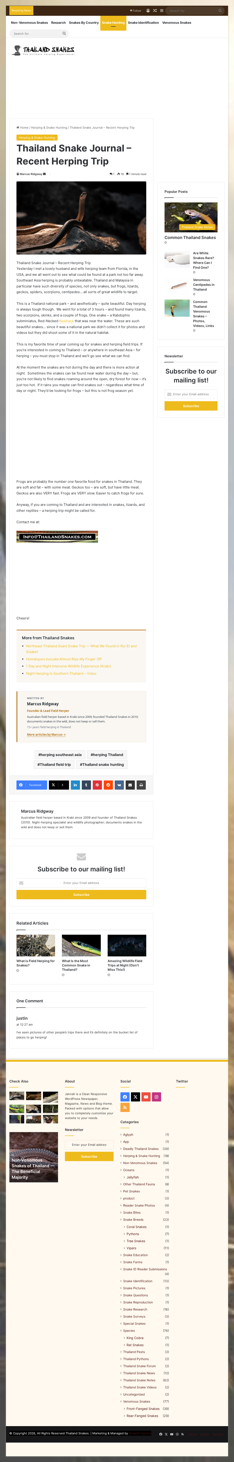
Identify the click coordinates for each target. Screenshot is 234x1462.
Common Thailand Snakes (190, 237)
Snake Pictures (134, 1288)
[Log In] (148, 10)
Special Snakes (134, 1323)
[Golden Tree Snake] (16, 1109)
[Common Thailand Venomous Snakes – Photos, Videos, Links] (177, 308)
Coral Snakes (136, 1227)
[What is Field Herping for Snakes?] (35, 945)
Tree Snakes (136, 1241)
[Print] (141, 785)
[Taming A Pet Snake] (50, 1119)
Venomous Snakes (176, 22)
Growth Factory (140, 1433)
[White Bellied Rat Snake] (33, 1096)
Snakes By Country (84, 22)
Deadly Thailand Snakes (141, 1149)
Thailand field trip (55, 764)
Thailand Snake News (139, 1373)
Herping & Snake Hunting (49, 127)
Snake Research (135, 1309)
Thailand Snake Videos (140, 1387)
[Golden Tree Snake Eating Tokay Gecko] (33, 1109)
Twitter (182, 1081)
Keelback (66, 321)
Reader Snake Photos (139, 1205)
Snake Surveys (134, 1316)
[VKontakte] (119, 785)
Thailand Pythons (136, 1359)
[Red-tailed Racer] (16, 1119)
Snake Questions (135, 1295)
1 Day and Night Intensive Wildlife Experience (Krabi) (68, 666)
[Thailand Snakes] (43, 50)
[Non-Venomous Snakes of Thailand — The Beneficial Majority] (33, 1157)
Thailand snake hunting (103, 764)
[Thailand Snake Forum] (33, 1119)
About (204, 1434)
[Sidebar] (161, 10)
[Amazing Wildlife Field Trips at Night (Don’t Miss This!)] (127, 946)
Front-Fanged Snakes (143, 1409)
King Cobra (135, 1338)
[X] (135, 1096)
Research (58, 22)
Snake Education (135, 1255)
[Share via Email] (130, 785)
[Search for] (220, 11)
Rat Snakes (135, 1345)
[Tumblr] (86, 785)
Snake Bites (132, 1212)
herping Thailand (108, 754)
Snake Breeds (133, 1219)
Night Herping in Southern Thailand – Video (61, 673)
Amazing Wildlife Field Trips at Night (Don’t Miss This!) (125, 965)
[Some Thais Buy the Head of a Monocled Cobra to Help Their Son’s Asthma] (16, 1096)
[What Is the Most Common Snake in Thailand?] (81, 946)
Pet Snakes (131, 1191)
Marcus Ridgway (31, 174)
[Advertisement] (154, 75)
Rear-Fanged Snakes (142, 1416)
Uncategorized (134, 1394)
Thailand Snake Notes (139, 1380)
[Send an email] (44, 174)
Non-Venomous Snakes (29, 22)
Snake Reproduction (138, 1302)
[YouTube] (146, 1096)
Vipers (131, 1248)
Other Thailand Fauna (139, 1184)
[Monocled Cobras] (50, 1109)
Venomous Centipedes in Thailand (204, 284)
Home (24, 127)
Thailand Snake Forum (139, 1366)
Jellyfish (133, 1177)
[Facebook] (125, 1096)
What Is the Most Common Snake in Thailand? (76, 965)
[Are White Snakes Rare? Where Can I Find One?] (177, 259)
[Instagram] (156, 1096)
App (126, 1142)
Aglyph (128, 1134)
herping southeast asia (61, 754)
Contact (217, 1434)
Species (129, 1330)
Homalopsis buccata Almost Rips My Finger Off (63, 659)
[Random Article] (155, 10)
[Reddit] (108, 785)
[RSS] (125, 1107)
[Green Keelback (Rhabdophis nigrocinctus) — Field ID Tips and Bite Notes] (50, 1097)
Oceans (128, 1170)
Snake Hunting (113, 22)
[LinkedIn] (75, 785)
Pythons (133, 1234)
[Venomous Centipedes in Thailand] (177, 286)
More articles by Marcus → (46, 734)
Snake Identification (143, 22)
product (129, 1198)
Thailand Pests (134, 1352)
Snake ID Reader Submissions (145, 1269)
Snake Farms (132, 1262)
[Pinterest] (97, 785)
